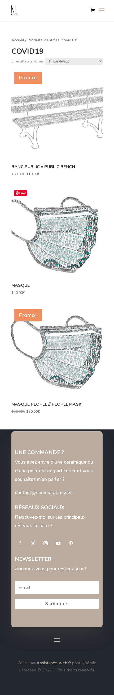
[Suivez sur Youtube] (58, 543)
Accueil (17, 40)
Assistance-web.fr (54, 663)
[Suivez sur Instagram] (45, 543)
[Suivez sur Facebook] (20, 543)
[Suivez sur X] (33, 543)
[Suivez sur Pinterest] (71, 543)
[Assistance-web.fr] (36, 663)
